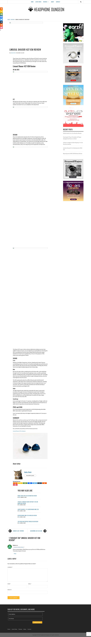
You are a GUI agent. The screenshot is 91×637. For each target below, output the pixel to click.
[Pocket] (15, 485)
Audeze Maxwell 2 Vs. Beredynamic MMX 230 (28, 509)
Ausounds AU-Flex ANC (36, 531)
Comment (10, 567)
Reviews (45, 2)
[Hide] (0, 30)
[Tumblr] (39, 483)
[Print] (15, 483)
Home (32, 2)
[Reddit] (44, 483)
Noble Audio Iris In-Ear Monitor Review (27, 496)
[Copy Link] (20, 483)
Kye (19, 504)
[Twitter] (34, 483)
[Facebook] (30, 483)
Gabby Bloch (13, 52)
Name (9, 583)
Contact (58, 2)
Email (30, 583)
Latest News (38, 2)
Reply (15, 553)
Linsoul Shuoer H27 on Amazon (19, 431)
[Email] (25, 483)
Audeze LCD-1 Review (18, 531)
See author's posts (30, 475)
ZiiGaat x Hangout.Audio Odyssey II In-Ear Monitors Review (28, 502)
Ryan (20, 497)
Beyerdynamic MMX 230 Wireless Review (27, 515)
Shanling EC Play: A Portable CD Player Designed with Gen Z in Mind (72, 138)
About (52, 2)
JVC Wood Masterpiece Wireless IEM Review (28, 521)
